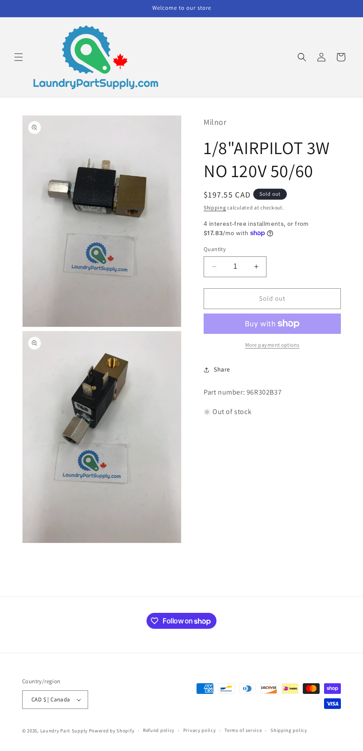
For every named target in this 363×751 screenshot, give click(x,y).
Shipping (215, 207)
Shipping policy (288, 730)
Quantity (215, 249)
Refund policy (158, 730)
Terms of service (243, 730)
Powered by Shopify (112, 731)
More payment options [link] (272, 344)
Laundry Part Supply (64, 731)
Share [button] (222, 369)
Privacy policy (199, 730)
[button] (18, 57)
